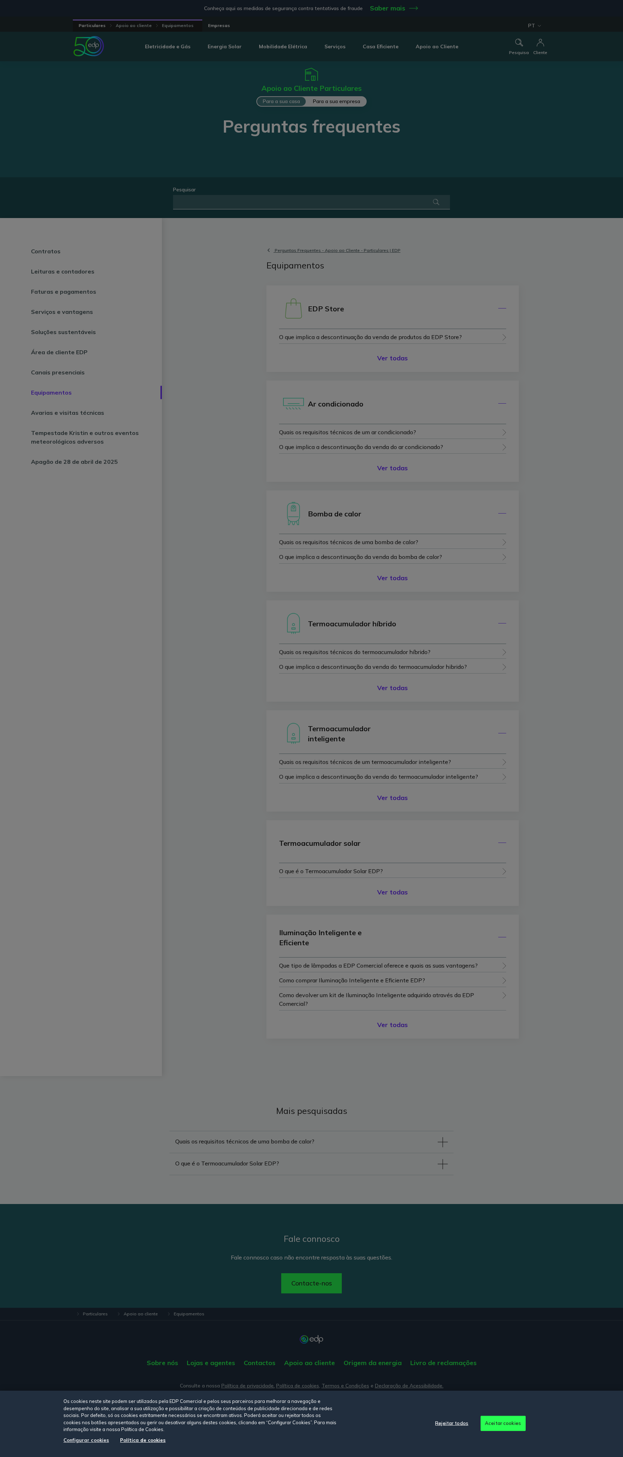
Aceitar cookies (503, 1423)
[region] (311, 1424)
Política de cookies (142, 1440)
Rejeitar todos (451, 1423)
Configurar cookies (86, 1440)
